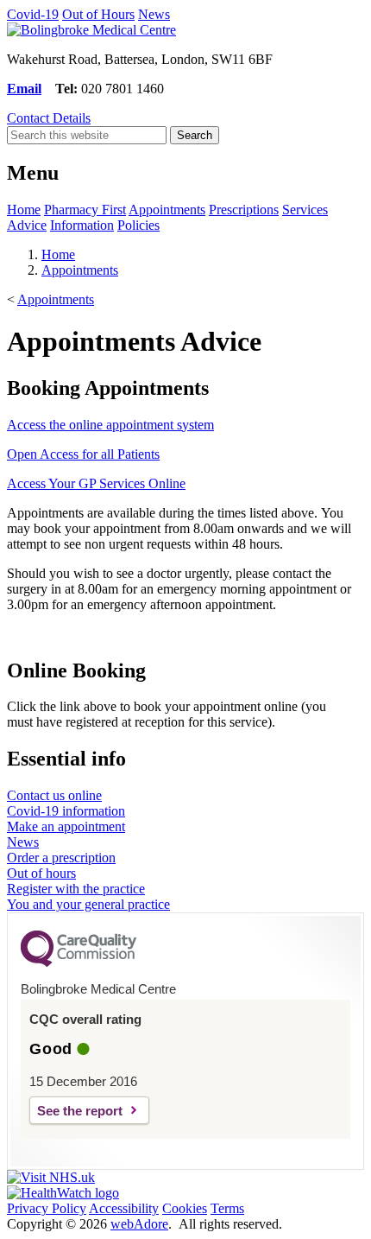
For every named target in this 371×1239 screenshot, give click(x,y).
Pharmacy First (85, 209)
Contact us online (54, 795)
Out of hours (41, 873)
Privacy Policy (46, 1208)
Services (305, 209)
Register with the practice (76, 888)
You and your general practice (88, 904)
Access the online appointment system (110, 424)
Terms (227, 1208)
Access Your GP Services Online (96, 483)
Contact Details (49, 118)
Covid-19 (33, 14)
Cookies (184, 1208)
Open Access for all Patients (83, 454)
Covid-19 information (66, 811)
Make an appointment (66, 826)
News (154, 14)
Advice (27, 225)
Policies (138, 225)
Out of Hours (98, 14)
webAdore (139, 1224)
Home (24, 209)
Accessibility (124, 1208)
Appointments (167, 209)
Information (82, 225)
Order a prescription (61, 857)
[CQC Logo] (78, 962)
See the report (80, 1110)
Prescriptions (244, 209)
